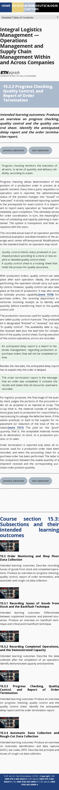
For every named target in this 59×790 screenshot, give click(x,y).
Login (53, 6)
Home (6, 6)
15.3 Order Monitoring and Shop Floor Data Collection (29, 557)
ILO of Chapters (29, 7)
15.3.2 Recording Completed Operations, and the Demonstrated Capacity (29, 648)
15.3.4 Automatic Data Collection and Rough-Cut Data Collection (29, 734)
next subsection (40, 150)
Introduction (18, 6)
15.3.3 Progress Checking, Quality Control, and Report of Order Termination (29, 689)
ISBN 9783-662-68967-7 (27, 781)
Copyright (45, 776)
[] (45, 294)
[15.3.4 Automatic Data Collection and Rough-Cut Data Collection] (9, 722)
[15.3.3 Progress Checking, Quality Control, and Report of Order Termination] (9, 676)
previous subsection (13, 150)
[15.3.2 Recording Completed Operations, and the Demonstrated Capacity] (9, 636)
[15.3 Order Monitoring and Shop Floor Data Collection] (9, 546)
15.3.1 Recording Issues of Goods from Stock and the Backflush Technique (29, 605)
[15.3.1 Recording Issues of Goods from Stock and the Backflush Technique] (9, 593)
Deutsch (41, 6)
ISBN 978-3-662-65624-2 (16, 779)
